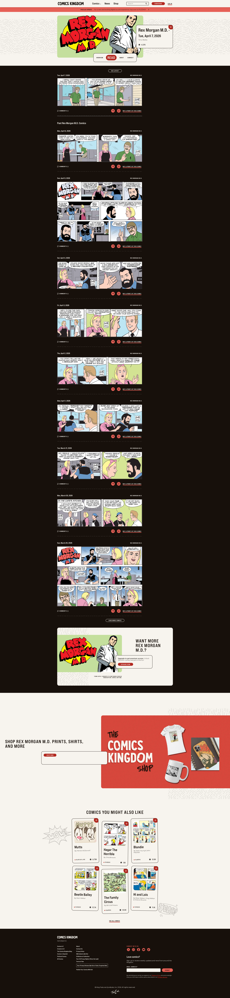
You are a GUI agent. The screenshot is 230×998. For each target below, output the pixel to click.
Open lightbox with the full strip (72, 92)
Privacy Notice (162, 977)
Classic (107, 862)
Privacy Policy (80, 951)
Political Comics (61, 956)
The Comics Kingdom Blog (64, 951)
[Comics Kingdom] (67, 937)
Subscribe (158, 4)
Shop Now (50, 755)
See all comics (114, 921)
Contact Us (79, 949)
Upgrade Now (125, 664)
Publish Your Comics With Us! (84, 969)
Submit (167, 970)
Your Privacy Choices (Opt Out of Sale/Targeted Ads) (92, 965)
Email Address (132, 967)
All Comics (60, 959)
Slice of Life (80, 860)
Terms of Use (80, 961)
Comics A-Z (60, 946)
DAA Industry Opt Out (82, 954)
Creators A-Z (60, 949)
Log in (170, 4)
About (78, 946)
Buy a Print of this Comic (132, 111)
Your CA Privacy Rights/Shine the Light (87, 959)
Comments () (64, 111)
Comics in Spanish (62, 954)
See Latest (116, 71)
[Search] (146, 3)
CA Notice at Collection (82, 956)
